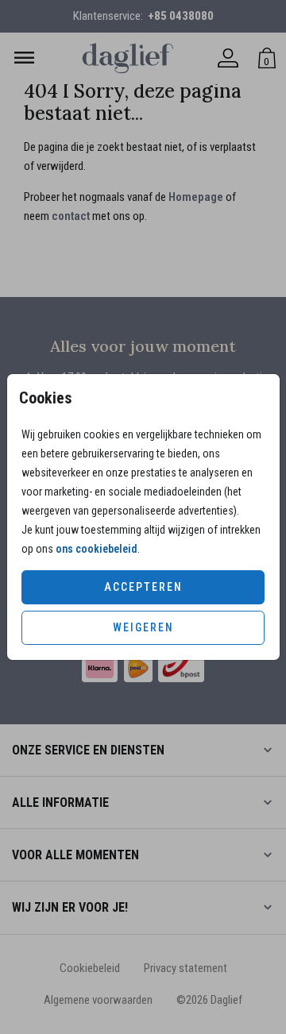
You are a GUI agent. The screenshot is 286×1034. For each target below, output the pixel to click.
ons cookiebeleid (96, 548)
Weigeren (143, 627)
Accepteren (143, 587)
